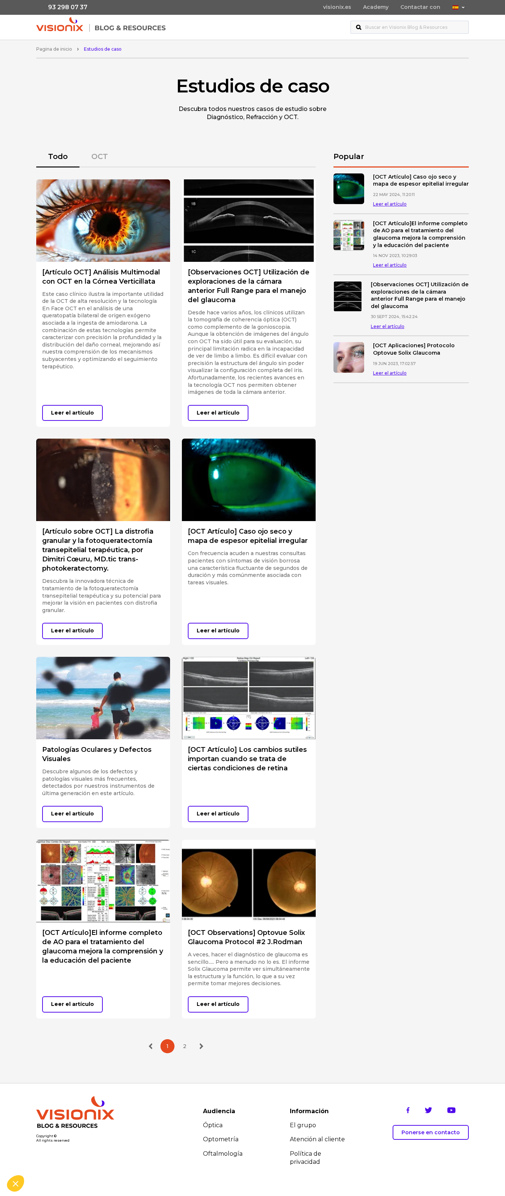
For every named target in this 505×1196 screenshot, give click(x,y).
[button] (15, 1183)
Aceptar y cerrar (137, 1159)
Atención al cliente (317, 1139)
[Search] (359, 27)
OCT (99, 156)
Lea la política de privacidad (43, 1135)
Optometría (220, 1139)
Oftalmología (223, 1153)
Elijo (85, 1159)
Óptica (213, 1125)
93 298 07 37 (67, 7)
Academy (376, 7)
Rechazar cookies (33, 1159)
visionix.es (337, 7)
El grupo (303, 1125)
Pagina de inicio (54, 49)
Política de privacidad (305, 1157)
